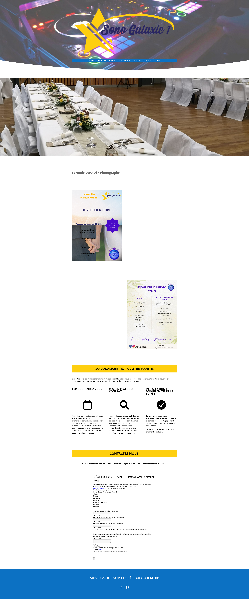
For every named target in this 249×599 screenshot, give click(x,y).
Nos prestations (106, 61)
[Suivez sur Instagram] (128, 587)
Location (124, 61)
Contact (137, 61)
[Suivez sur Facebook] (121, 587)
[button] (3, 116)
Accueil (92, 61)
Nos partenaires (151, 61)
